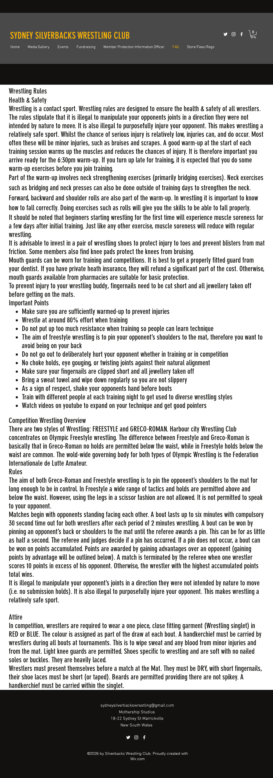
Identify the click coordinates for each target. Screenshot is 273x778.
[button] (253, 34)
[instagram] (233, 34)
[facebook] (241, 34)
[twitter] (225, 34)
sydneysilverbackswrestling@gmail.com (137, 705)
